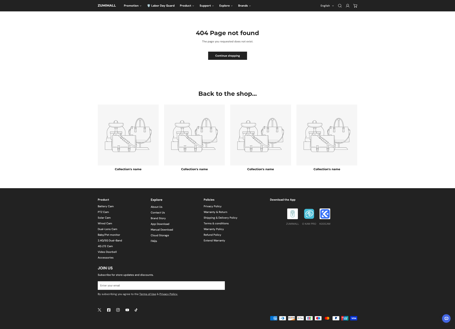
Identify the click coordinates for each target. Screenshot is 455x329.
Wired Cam (105, 223)
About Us (156, 207)
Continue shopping (227, 56)
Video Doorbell (107, 252)
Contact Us (158, 212)
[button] (355, 6)
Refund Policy (212, 235)
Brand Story (158, 218)
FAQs (154, 241)
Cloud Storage (160, 235)
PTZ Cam (103, 212)
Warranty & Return (215, 212)
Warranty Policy (214, 229)
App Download (160, 224)
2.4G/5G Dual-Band (110, 240)
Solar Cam (104, 218)
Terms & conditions (216, 223)
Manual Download (162, 229)
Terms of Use (147, 294)
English (325, 5)
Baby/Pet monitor (109, 235)
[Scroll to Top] (448, 310)
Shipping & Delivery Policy (220, 218)
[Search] (340, 6)
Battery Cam (106, 206)
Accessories (106, 257)
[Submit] (220, 285)
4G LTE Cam (105, 246)
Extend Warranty (214, 240)
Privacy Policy (213, 206)
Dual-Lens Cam (107, 229)
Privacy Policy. (168, 294)
